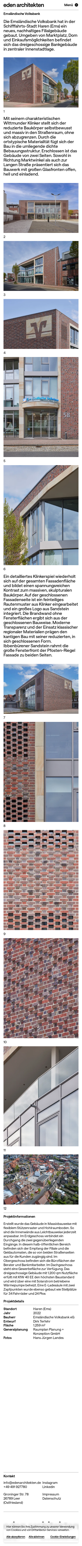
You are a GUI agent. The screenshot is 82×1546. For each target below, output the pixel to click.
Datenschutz (51, 1498)
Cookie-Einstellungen (63, 1536)
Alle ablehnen (36, 1536)
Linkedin (48, 1487)
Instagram (50, 1482)
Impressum (50, 1494)
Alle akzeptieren (15, 1536)
